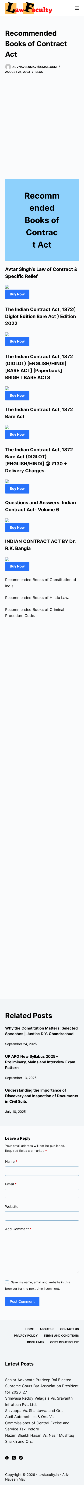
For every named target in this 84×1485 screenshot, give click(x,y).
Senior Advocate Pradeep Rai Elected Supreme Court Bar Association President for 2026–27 (42, 1385)
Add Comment (18, 1229)
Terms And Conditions (61, 1335)
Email (11, 1184)
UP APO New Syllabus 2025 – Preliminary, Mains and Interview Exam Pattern (40, 1062)
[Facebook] (7, 1458)
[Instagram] (21, 1458)
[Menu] (77, 8)
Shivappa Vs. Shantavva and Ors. (34, 1410)
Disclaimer (35, 1342)
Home (29, 1329)
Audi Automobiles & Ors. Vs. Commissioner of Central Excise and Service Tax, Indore (37, 1422)
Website (11, 1206)
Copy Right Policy (64, 1342)
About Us (47, 1329)
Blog (39, 72)
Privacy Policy (26, 1335)
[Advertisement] (42, 125)
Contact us (69, 1329)
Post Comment (22, 1301)
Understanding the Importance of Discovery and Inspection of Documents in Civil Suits (41, 1096)
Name (11, 1161)
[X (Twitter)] (14, 1458)
